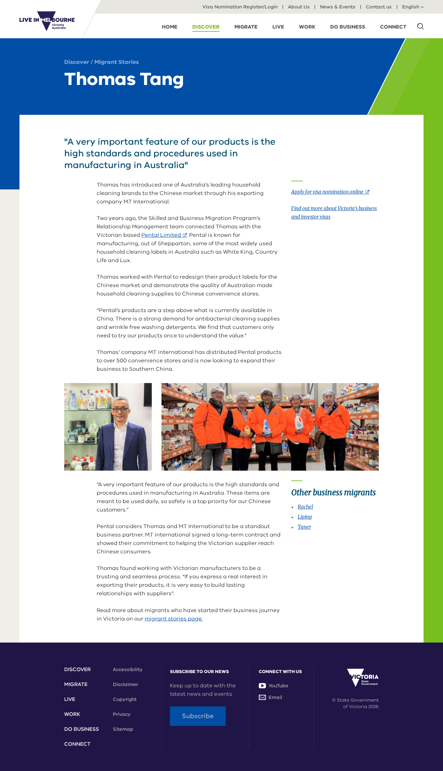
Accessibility (128, 669)
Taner (304, 527)
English (410, 7)
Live (69, 699)
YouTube (278, 685)
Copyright (125, 699)
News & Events (337, 7)
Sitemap (123, 729)
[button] (420, 26)
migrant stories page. (174, 618)
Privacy (122, 714)
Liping (305, 517)
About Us (299, 7)
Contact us (379, 7)
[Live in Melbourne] (47, 21)
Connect (77, 744)
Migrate (76, 684)
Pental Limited (164, 235)
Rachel (305, 507)
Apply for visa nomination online (330, 192)
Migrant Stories (116, 62)
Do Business (81, 729)
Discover (76, 62)
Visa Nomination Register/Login (240, 7)
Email (275, 697)
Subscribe (198, 716)
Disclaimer (125, 684)
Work (72, 714)
